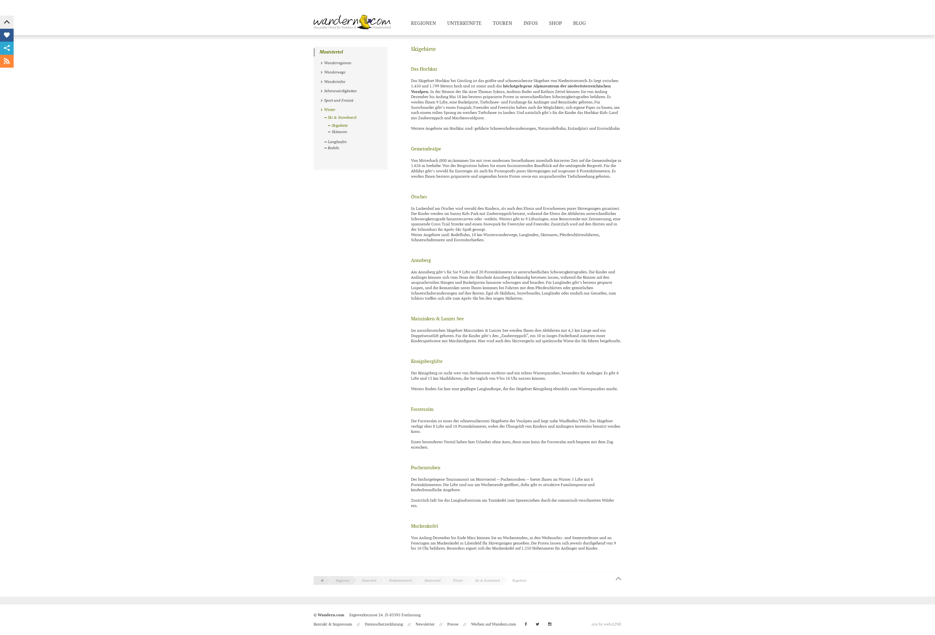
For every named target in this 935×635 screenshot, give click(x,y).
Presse (452, 624)
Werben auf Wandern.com (493, 624)
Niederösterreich (400, 581)
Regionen (342, 581)
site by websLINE (606, 624)
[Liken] (7, 35)
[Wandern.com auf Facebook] (528, 624)
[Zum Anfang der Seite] (618, 579)
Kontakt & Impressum (333, 624)
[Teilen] (7, 48)
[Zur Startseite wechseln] (360, 22)
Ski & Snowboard (487, 581)
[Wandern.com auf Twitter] (539, 624)
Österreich (369, 581)
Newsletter (425, 624)
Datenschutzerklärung (384, 624)
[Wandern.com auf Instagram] (551, 624)
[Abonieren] (7, 61)
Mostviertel (331, 52)
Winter (458, 581)
